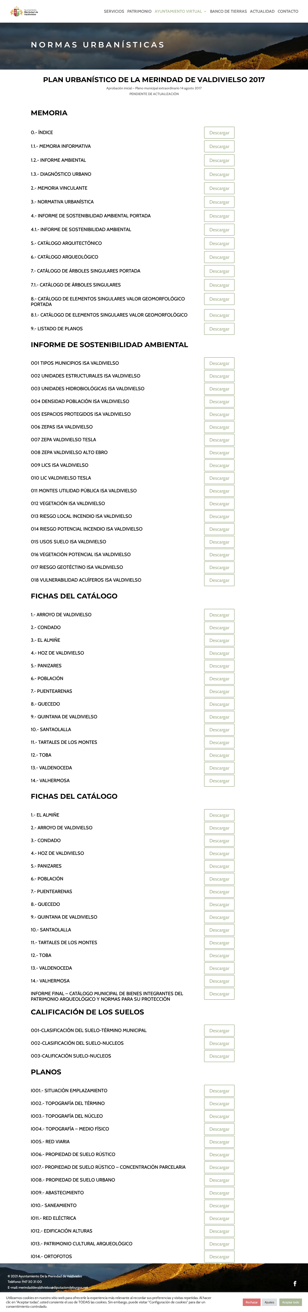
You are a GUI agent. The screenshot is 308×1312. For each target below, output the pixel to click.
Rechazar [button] (252, 1302)
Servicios (114, 12)
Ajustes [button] (269, 1302)
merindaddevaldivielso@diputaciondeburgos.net (53, 1287)
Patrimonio (139, 12)
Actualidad (262, 12)
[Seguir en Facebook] (295, 1283)
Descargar (219, 133)
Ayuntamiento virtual (178, 12)
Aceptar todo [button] (290, 1302)
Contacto (288, 12)
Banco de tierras (228, 12)
